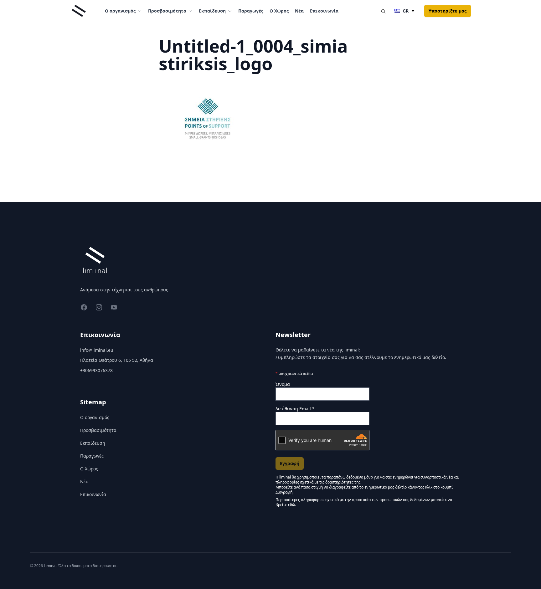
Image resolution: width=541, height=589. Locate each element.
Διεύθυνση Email (295, 409)
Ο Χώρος (279, 11)
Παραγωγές (250, 11)
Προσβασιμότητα (98, 430)
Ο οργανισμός (94, 417)
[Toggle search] (383, 11)
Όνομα (283, 384)
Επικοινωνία (324, 11)
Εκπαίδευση (92, 443)
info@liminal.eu (96, 350)
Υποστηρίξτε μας (447, 11)
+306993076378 (96, 370)
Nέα (299, 11)
